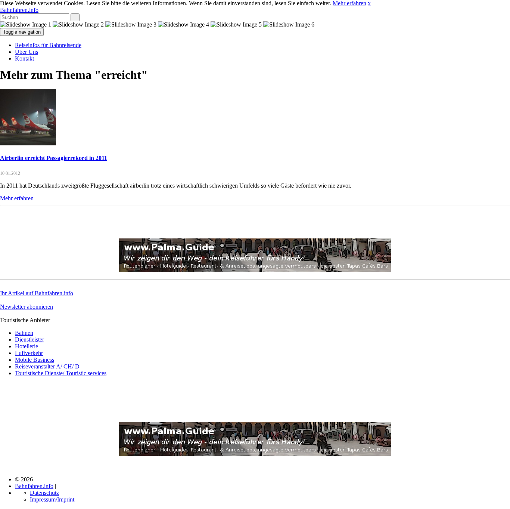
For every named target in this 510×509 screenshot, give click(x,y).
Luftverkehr (29, 353)
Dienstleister (29, 339)
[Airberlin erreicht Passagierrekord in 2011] (28, 143)
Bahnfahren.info (19, 10)
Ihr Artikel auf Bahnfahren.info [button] (36, 293)
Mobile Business (34, 360)
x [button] (369, 3)
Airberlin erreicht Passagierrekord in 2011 (53, 158)
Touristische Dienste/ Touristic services (60, 373)
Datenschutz (44, 493)
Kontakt (24, 58)
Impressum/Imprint (52, 499)
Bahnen (24, 333)
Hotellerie (26, 346)
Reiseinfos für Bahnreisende (48, 45)
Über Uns (26, 52)
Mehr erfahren (349, 3)
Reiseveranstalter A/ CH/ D (47, 366)
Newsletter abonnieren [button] (26, 306)
